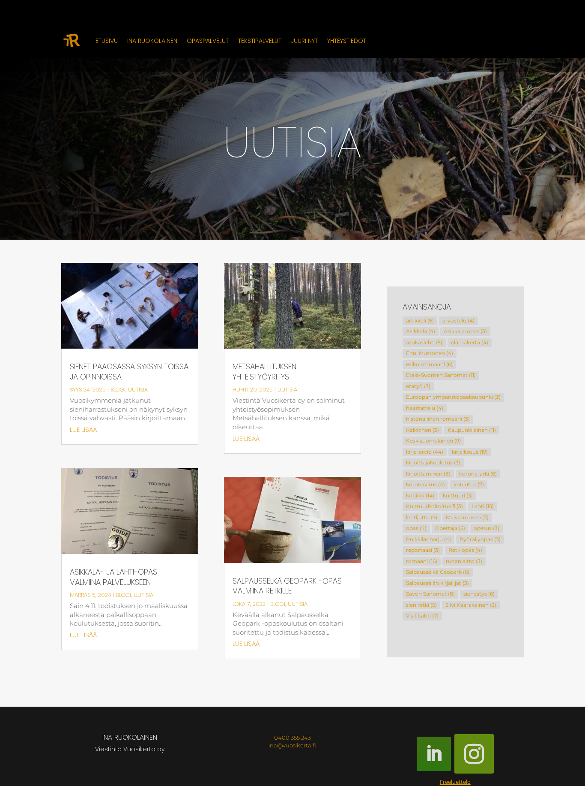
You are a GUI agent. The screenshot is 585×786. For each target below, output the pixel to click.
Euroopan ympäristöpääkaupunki (453, 397)
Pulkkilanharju (428, 539)
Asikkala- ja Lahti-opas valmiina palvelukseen (113, 576)
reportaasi (423, 550)
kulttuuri (458, 495)
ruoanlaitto (464, 561)
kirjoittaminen (428, 473)
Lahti (483, 506)
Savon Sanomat (430, 593)
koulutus (469, 484)
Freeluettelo (455, 782)
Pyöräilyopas (480, 539)
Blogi (117, 389)
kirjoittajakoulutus (433, 462)
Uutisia (138, 389)
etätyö (418, 386)
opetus (486, 528)
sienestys (479, 593)
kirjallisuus (470, 452)
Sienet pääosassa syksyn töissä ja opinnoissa (129, 371)
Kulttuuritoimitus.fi (434, 506)
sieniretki (421, 605)
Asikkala (420, 331)
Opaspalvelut (208, 40)
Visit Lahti (422, 615)
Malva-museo (467, 517)
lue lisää (83, 429)
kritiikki (420, 495)
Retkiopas (465, 550)
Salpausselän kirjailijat (437, 583)
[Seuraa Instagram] (474, 754)
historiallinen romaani (438, 419)
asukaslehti (424, 342)
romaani (421, 561)
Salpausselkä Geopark (437, 572)
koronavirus (425, 484)
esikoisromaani (429, 364)
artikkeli (420, 320)
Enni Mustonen (429, 353)
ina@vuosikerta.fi (292, 745)
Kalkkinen (422, 430)
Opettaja (450, 528)
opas (416, 528)
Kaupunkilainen (472, 430)
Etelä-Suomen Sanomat (441, 375)
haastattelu (424, 408)
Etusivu (107, 40)
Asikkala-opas (465, 331)
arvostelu (458, 320)
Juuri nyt (304, 40)
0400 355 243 (292, 737)
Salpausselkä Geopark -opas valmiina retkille (287, 585)
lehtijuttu (421, 517)
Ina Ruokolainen (152, 40)
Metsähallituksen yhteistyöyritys (264, 371)
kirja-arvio (424, 452)
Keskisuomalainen (433, 440)
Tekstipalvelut (259, 40)
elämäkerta (469, 342)
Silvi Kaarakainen (470, 605)
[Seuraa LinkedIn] (434, 754)
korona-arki (478, 473)
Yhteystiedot (346, 40)
